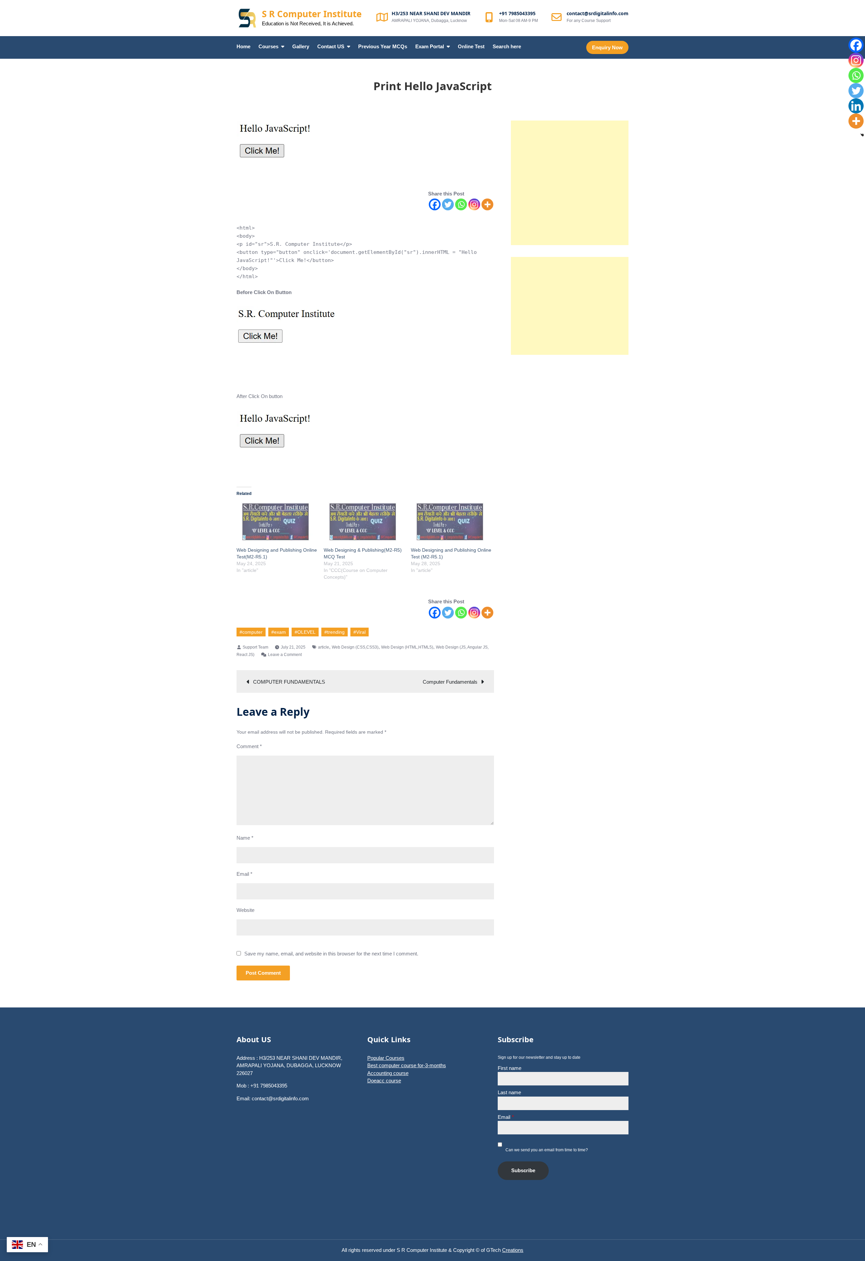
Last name (509, 1092)
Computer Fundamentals (450, 682)
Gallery (300, 46)
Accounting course (388, 1073)
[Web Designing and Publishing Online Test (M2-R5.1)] (451, 523)
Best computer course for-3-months (406, 1065)
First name (509, 1068)
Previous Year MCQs (382, 46)
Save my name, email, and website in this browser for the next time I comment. (331, 953)
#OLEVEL (305, 632)
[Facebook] (435, 204)
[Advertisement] (569, 183)
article (323, 647)
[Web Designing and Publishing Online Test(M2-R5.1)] (277, 523)
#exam (278, 632)
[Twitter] (448, 204)
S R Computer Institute (312, 14)
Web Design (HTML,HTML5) (407, 647)
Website (245, 910)
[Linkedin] (856, 105)
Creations (512, 1250)
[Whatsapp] (461, 204)
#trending (334, 632)
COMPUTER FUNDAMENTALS (289, 682)
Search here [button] (507, 46)
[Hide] (862, 135)
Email (244, 874)
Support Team (255, 647)
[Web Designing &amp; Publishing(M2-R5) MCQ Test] (364, 523)
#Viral (359, 632)
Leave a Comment (285, 654)
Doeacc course (384, 1080)
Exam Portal (429, 46)
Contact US (330, 46)
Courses (268, 46)
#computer (251, 632)
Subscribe (523, 1170)
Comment (249, 746)
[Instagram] (474, 204)
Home (243, 46)
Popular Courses (385, 1058)
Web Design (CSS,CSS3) (355, 647)
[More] (487, 204)
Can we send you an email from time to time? (546, 1150)
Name (245, 838)
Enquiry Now (607, 47)
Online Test (471, 46)
